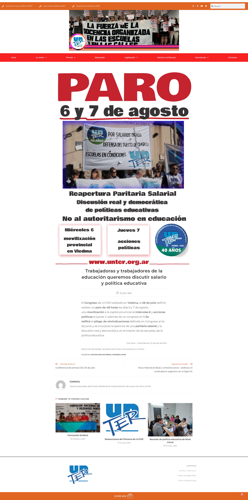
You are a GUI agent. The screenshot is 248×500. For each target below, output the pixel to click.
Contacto (232, 57)
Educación (100, 57)
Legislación (130, 57)
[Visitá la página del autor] (61, 385)
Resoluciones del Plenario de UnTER (124, 439)
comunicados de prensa (101, 355)
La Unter (40, 57)
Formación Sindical (78, 435)
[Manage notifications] (242, 494)
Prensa (69, 57)
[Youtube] (202, 6)
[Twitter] (206, 6)
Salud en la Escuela (166, 57)
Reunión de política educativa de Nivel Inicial (170, 440)
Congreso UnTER (119, 355)
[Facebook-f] (197, 6)
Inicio (13, 57)
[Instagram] (193, 6)
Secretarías (200, 57)
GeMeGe (75, 381)
